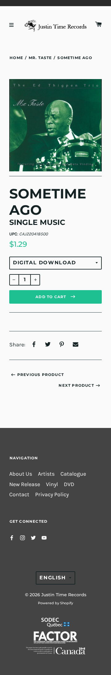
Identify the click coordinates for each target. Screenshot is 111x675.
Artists (46, 474)
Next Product (76, 385)
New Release (24, 484)
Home (16, 57)
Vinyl (52, 484)
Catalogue (73, 474)
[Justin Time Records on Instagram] (22, 537)
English (52, 578)
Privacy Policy (52, 494)
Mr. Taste (40, 57)
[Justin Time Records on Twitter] (33, 537)
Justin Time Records (63, 594)
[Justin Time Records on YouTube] (44, 537)
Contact (19, 494)
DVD (69, 484)
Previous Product (40, 374)
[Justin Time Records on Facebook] (11, 537)
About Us (20, 474)
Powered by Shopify (55, 603)
